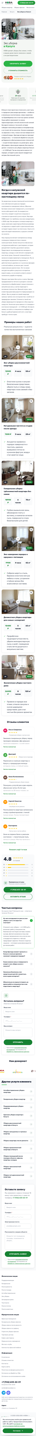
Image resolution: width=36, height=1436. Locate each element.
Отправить (18, 1042)
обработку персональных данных (17, 1051)
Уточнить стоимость (18, 70)
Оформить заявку (18, 64)
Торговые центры (7, 1335)
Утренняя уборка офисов (10, 1331)
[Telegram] (4, 1393)
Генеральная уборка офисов (11, 1322)
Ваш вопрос (8, 1026)
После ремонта (7, 1287)
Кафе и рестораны (8, 1338)
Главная (4, 12)
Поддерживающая (8, 1280)
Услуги (12, 12)
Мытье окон (30, 7)
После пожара (6, 1290)
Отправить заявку (18, 1254)
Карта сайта (6, 1367)
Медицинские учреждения (11, 1341)
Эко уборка (5, 1296)
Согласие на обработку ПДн (11, 1373)
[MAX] (8, 1393)
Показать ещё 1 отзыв (18, 850)
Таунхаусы (5, 1303)
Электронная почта (12, 1222)
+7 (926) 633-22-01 (18, 890)
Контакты (5, 1363)
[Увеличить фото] (31, 338)
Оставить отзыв (18, 897)
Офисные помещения (9, 1319)
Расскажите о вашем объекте (16, 1232)
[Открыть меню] (2, 2)
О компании (6, 1357)
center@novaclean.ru (8, 1388)
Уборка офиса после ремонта (11, 1325)
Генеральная (6, 1283)
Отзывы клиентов (8, 1360)
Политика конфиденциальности (13, 1370)
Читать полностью (9, 747)
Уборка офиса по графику (10, 1328)
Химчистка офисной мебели (11, 1347)
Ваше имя (7, 1007)
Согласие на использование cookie (13, 1376)
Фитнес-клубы (7, 1344)
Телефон (7, 1017)
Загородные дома (8, 1299)
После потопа (6, 1306)
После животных (7, 1309)
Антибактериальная (8, 1293)
